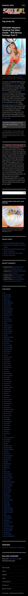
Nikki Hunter (7, 463)
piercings (13, 134)
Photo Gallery (7, 475)
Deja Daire (6, 371)
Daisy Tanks (7, 363)
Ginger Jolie (7, 385)
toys (16, 135)
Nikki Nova (7, 465)
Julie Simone (7, 407)
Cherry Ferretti (8, 349)
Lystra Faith (7, 439)
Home (4, 571)
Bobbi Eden (7, 339)
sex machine (21, 134)
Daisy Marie (7, 361)
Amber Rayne (7, 305)
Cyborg (6, 355)
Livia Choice (7, 433)
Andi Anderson (8, 311)
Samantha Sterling (9, 482)
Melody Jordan (8, 445)
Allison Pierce (7, 301)
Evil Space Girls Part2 (10, 255)
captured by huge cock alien (10, 104)
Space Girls (5, 547)
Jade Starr (6, 393)
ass (21, 131)
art (16, 131)
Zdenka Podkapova (9, 536)
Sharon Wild (7, 492)
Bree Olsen (7, 343)
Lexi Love (6, 431)
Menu (23, 5)
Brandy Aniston (8, 341)
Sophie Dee (7, 506)
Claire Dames (7, 351)
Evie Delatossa (8, 381)
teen (13, 135)
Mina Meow (7, 453)
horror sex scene (15, 84)
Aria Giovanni (7, 319)
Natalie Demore (8, 455)
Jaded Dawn (7, 395)
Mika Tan (6, 451)
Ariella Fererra (8, 325)
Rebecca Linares (8, 478)
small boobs (5, 135)
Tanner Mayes (8, 518)
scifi (16, 134)
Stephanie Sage (8, 508)
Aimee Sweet (7, 295)
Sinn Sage (6, 502)
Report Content (6, 588)
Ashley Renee (7, 329)
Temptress (7, 520)
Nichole (6, 461)
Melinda (6, 443)
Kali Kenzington (8, 411)
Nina (5, 469)
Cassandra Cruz (8, 347)
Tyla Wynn (7, 524)
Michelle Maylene (7, 131)
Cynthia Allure (8, 357)
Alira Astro (7, 299)
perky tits (8, 134)
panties (4, 134)
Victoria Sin (7, 532)
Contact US (5, 585)
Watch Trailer (6, 118)
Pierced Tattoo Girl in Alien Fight (13, 253)
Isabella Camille (8, 387)
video (18, 135)
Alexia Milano (7, 297)
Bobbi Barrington (8, 337)
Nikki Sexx (7, 467)
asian (19, 131)
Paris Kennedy (8, 473)
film (13, 132)
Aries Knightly (8, 327)
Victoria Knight (8, 530)
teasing (10, 135)
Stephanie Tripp (8, 510)
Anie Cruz (6, 317)
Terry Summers (8, 522)
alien (14, 131)
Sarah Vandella (8, 484)
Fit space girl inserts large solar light (14, 243)
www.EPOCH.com (14, 558)
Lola (5, 435)
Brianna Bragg (8, 345)
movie (22, 132)
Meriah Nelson (8, 447)
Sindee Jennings (8, 500)
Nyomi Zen (7, 471)
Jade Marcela (7, 391)
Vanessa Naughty (8, 526)
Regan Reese (7, 480)
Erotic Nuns (13, 547)
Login (19, 124)
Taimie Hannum (8, 512)
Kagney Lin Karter (9, 409)
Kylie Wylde (7, 419)
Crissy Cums (7, 353)
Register (4, 574)
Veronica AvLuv (8, 528)
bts (8, 132)
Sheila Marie (7, 496)
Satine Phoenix (8, 486)
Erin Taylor (7, 377)
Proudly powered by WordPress (17, 593)
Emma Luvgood (8, 375)
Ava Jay (6, 335)
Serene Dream (8, 490)
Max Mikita (7, 441)
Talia (5, 514)
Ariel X (5, 323)
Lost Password (6, 581)
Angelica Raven (8, 315)
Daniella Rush (7, 367)
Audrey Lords (7, 333)
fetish (10, 132)
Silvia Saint (7, 498)
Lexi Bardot (7, 429)
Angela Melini (7, 313)
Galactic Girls (8, 5)
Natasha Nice (7, 459)
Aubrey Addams (8, 331)
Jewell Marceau (8, 403)
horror (16, 132)
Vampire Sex (21, 547)
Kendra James (7, 415)
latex (19, 132)
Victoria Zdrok (8, 534)
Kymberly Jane (8, 421)
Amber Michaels (8, 303)
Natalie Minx (7, 457)
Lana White (7, 423)
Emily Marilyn (8, 373)
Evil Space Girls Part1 (18, 275)
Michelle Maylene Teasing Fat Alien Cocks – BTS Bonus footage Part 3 (12, 31)
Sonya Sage (7, 504)
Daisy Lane (7, 359)
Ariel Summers (8, 321)
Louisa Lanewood (8, 437)
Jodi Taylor (7, 405)
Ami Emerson (7, 307)
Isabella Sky (7, 389)
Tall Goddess (7, 516)
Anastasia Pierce (8, 309)
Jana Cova (6, 397)
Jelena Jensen (7, 401)
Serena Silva (7, 488)
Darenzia (6, 369)
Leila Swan (7, 427)
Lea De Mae (7, 425)
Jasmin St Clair (8, 399)
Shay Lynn (7, 494)
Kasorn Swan (7, 413)
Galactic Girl (7, 383)
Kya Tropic (7, 417)
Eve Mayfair (7, 379)
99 (4, 293)
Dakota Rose (7, 365)
